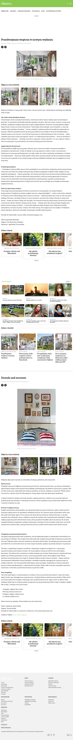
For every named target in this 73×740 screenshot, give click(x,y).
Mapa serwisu (4, 690)
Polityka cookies (5, 689)
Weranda (13, 11)
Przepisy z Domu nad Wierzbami (12, 252)
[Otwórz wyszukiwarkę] (67, 3)
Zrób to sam (51, 703)
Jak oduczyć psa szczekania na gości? (54, 252)
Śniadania (4, 710)
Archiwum (4, 684)
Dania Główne (5, 715)
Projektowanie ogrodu (54, 687)
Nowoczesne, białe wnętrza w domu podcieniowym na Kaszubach (26, 357)
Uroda (3, 699)
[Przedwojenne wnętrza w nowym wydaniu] (9, 342)
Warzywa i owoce (53, 681)
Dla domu (3, 703)
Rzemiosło (51, 699)
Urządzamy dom (29, 684)
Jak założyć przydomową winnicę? (33, 253)
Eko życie (3, 704)
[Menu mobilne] (70, 3)
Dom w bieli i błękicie (20, 615)
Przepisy (4, 724)
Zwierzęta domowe (30, 699)
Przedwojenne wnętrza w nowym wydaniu (8, 356)
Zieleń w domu (52, 685)
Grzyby (27, 703)
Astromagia (36, 11)
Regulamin (4, 685)
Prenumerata (6, 727)
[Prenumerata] (68, 734)
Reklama (3, 692)
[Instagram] (48, 735)
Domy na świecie (29, 682)
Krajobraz (28, 704)
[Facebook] (51, 735)
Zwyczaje (51, 701)
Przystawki (4, 711)
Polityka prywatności (7, 687)
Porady (50, 684)
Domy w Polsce (23, 351)
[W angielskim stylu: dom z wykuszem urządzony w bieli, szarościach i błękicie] (45, 342)
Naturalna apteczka (7, 701)
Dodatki (3, 718)
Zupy (2, 713)
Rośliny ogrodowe (53, 682)
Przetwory (4, 720)
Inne (2, 721)
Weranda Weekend (24, 11)
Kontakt (3, 694)
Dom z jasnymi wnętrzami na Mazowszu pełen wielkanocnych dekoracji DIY (61, 358)
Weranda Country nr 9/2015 (11, 248)
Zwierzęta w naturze (30, 701)
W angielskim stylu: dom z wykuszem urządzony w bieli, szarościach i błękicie (45, 357)
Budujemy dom (29, 685)
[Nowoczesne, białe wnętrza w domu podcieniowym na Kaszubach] (27, 342)
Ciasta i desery (5, 716)
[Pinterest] (54, 735)
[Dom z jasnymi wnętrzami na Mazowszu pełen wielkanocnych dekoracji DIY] (63, 342)
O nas (2, 682)
